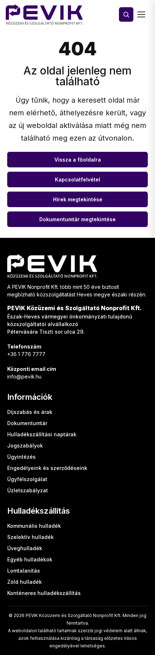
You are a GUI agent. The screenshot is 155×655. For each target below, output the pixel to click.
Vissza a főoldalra (77, 160)
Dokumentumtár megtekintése (77, 219)
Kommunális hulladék (34, 526)
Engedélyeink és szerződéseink (47, 468)
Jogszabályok (25, 445)
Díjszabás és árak (29, 412)
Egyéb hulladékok (29, 559)
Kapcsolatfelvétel (77, 179)
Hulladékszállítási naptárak (41, 434)
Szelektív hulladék (30, 537)
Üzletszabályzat (27, 490)
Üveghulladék (24, 548)
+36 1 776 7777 (26, 354)
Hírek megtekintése (77, 199)
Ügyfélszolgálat (27, 479)
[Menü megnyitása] (141, 14)
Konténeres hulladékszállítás (44, 593)
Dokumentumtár (27, 423)
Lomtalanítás (23, 571)
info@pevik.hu (24, 376)
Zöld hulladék (24, 582)
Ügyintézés (21, 457)
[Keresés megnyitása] (126, 14)
